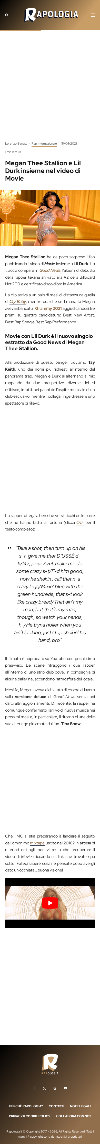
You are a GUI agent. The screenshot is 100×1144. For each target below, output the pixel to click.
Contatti (56, 1106)
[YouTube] (65, 1088)
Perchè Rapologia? (26, 1106)
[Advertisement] (50, 89)
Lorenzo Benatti (16, 143)
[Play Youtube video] (50, 903)
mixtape (37, 843)
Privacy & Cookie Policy (29, 1116)
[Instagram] (55, 1088)
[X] (44, 1088)
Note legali (80, 1106)
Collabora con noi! (73, 1116)
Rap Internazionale (44, 143)
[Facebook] (34, 1088)
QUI (80, 522)
